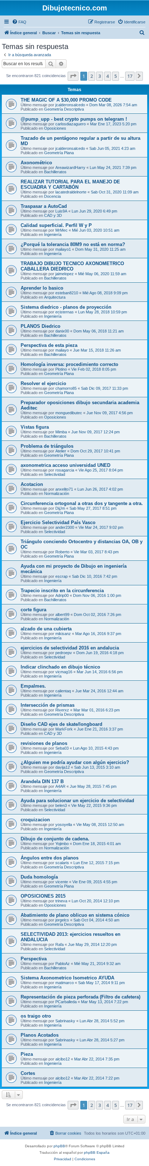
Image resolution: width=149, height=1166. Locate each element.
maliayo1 (63, 249)
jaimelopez (64, 274)
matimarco (64, 982)
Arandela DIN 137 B (42, 781)
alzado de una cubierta (46, 628)
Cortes (28, 1073)
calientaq (63, 691)
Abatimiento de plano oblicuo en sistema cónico (75, 915)
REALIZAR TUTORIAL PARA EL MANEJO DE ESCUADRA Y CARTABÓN (70, 184)
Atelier (60, 451)
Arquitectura (54, 297)
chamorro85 (66, 388)
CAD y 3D (53, 215)
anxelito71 (64, 489)
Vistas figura (35, 427)
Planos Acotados (40, 1035)
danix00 (62, 331)
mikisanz (63, 633)
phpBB (59, 1146)
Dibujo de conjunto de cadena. (55, 838)
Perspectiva (34, 958)
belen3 (61, 805)
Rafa (59, 944)
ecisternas (64, 312)
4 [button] (107, 76)
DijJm (60, 508)
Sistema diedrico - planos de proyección (66, 307)
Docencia (52, 196)
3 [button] (99, 76)
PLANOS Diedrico (40, 326)
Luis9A (61, 211)
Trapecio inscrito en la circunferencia (62, 590)
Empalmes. (33, 686)
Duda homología (39, 877)
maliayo (62, 350)
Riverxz (62, 710)
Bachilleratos (55, 172)
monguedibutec (68, 413)
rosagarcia (64, 470)
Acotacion (32, 484)
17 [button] (129, 76)
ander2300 (64, 527)
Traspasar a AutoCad (44, 206)
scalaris (62, 863)
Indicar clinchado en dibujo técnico (60, 667)
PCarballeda (66, 1002)
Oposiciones (55, 128)
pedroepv (63, 653)
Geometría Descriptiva (64, 109)
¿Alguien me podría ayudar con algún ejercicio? (75, 762)
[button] (73, 76)
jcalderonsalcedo (70, 105)
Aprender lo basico (42, 288)
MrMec (61, 230)
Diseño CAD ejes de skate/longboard (61, 724)
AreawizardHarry (70, 167)
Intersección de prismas (47, 705)
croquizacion (35, 819)
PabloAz (62, 963)
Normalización (56, 493)
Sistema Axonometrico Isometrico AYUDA (67, 977)
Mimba (61, 432)
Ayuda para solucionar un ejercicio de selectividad (77, 800)
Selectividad (54, 474)
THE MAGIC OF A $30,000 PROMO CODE (66, 100)
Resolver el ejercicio (43, 383)
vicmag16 (63, 672)
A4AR (60, 786)
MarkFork (64, 729)
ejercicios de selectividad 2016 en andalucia (70, 648)
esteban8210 (66, 293)
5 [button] (115, 76)
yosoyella (63, 824)
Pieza (27, 1054)
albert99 (62, 614)
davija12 (62, 767)
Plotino (61, 369)
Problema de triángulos (47, 446)
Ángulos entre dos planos (49, 858)
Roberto (62, 552)
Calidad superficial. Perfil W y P (56, 225)
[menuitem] (19, 22)
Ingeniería (52, 234)
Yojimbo (62, 843)
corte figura (33, 609)
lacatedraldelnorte (70, 192)
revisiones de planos (44, 743)
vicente (61, 882)
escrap (61, 576)
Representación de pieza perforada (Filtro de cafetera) (80, 997)
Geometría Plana (59, 153)
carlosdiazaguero (70, 124)
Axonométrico (36, 162)
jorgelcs (62, 920)
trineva (61, 901)
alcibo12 (62, 1059)
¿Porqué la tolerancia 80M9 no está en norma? (73, 244)
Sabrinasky (65, 1021)
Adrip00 (62, 595)
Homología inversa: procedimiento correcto (69, 364)
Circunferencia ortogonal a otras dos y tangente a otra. (82, 503)
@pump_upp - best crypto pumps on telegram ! (74, 119)
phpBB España (97, 1152)
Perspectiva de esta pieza (49, 345)
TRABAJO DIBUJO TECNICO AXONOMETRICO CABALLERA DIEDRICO (72, 266)
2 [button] (91, 76)
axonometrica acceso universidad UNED (65, 465)
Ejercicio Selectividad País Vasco (58, 522)
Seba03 (62, 748)
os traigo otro (36, 1016)
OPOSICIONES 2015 (43, 896)
